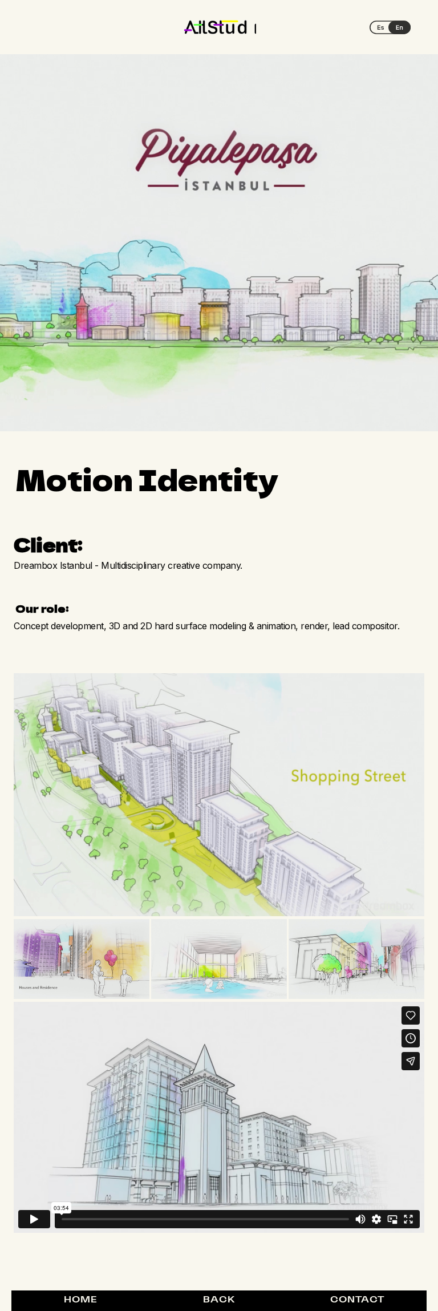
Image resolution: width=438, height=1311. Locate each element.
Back (219, 1300)
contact (357, 1300)
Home (81, 1300)
